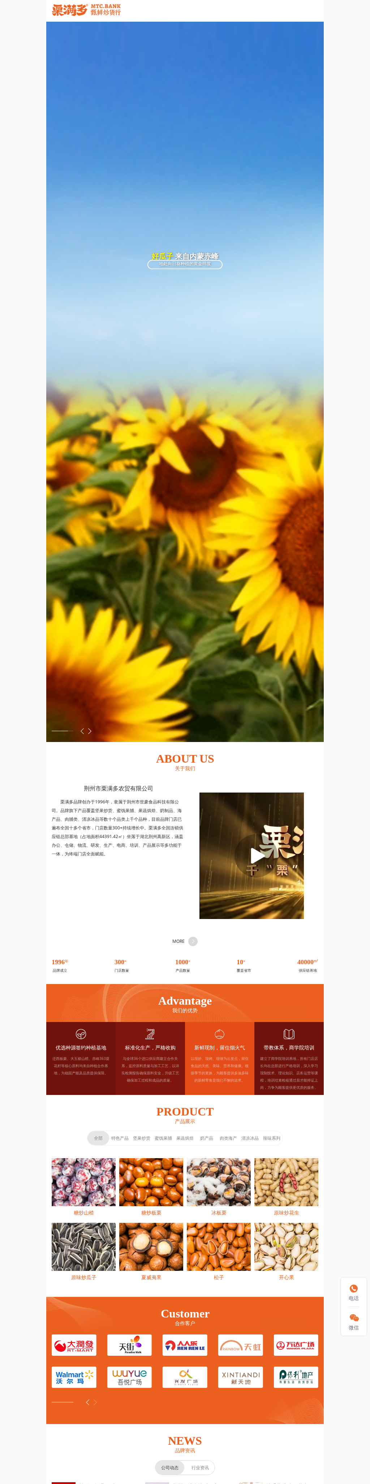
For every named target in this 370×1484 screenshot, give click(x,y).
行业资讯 (200, 1467)
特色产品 (120, 1138)
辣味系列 (271, 1138)
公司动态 (169, 1467)
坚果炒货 (141, 1138)
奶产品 (206, 1138)
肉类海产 (228, 1138)
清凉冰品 (250, 1138)
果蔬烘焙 (185, 1138)
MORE (178, 941)
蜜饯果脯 (163, 1138)
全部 (98, 1138)
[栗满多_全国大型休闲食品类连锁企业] (86, 11)
